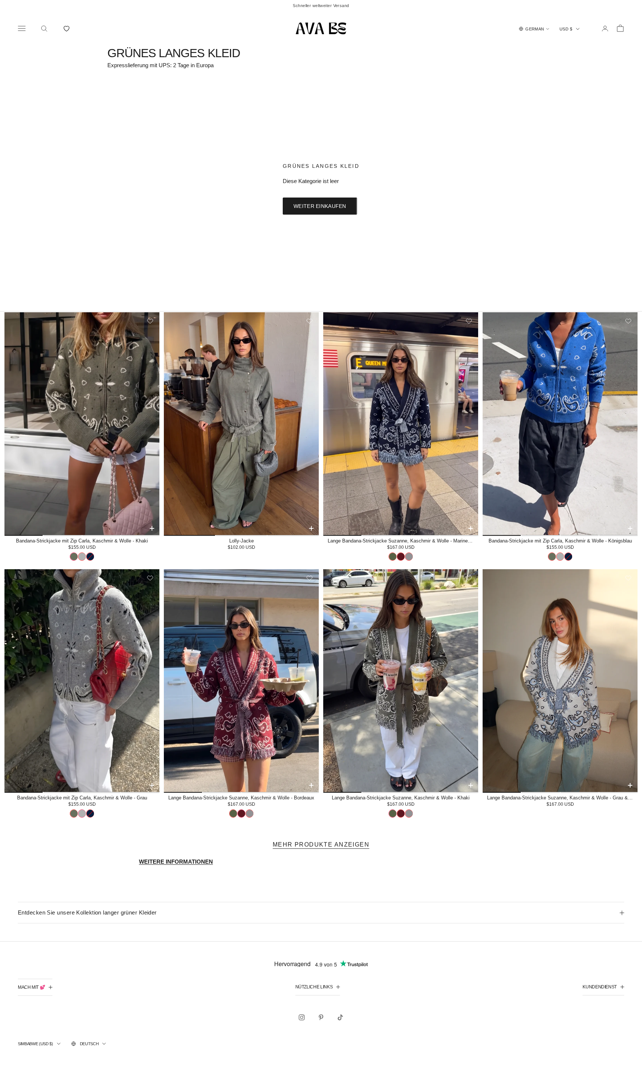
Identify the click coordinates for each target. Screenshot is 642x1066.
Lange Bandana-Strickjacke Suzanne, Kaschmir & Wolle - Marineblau (402, 541)
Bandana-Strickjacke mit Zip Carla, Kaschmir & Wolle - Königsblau (560, 541)
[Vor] (151, 423)
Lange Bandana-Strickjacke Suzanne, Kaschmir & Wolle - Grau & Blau (562, 798)
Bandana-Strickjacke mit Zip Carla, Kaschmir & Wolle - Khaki (82, 541)
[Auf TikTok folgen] (340, 1017)
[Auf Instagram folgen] (301, 1017)
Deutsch (89, 1043)
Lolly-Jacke (241, 541)
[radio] (74, 556)
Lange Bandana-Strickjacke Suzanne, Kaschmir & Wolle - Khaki (401, 798)
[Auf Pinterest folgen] (321, 1017)
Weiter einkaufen (320, 206)
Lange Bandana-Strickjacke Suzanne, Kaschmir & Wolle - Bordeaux (241, 798)
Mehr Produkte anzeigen (321, 844)
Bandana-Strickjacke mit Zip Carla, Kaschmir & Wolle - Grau (82, 798)
